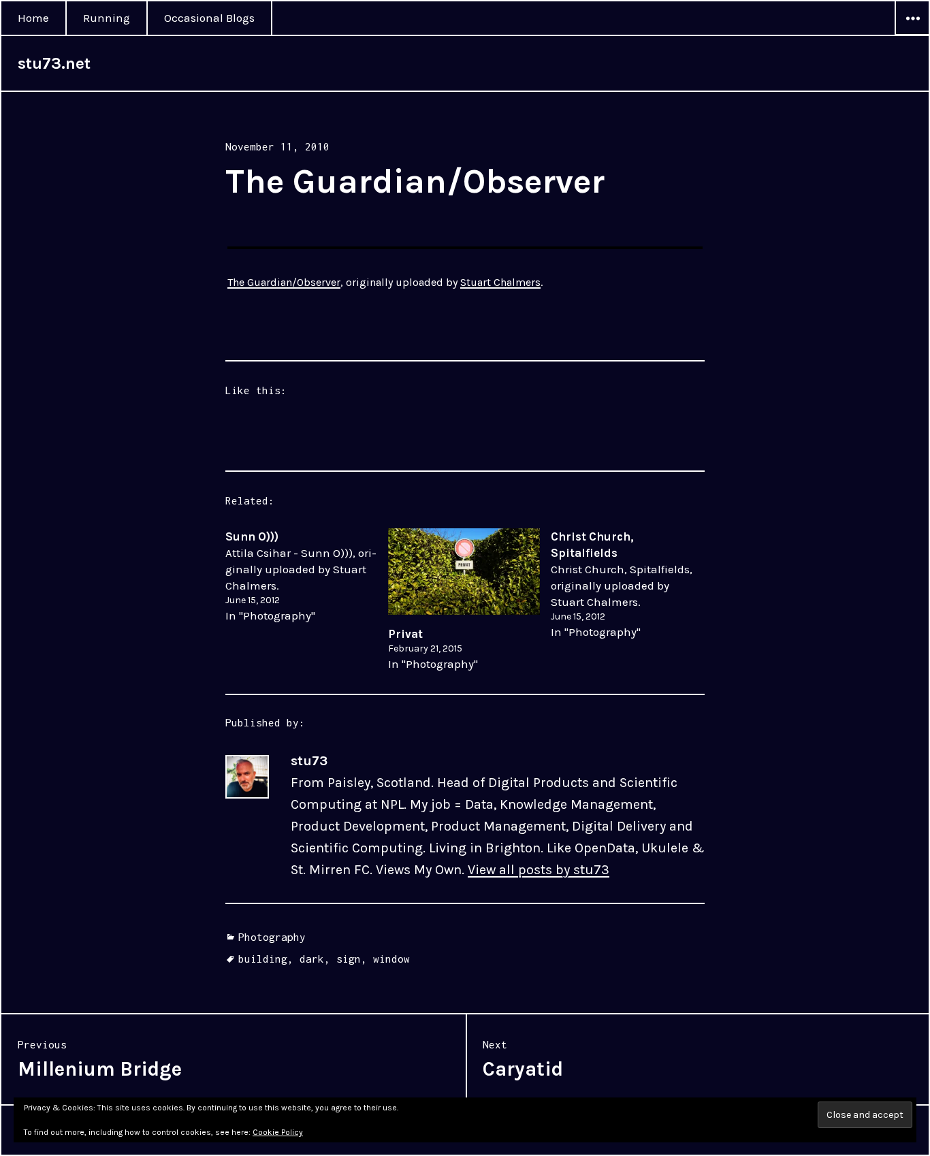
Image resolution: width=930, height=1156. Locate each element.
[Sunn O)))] (306, 576)
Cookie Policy (278, 1132)
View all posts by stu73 (538, 870)
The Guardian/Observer (283, 282)
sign (348, 958)
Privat (405, 634)
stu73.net (54, 63)
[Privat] (464, 571)
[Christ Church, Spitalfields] (632, 584)
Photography (272, 937)
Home (33, 18)
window (391, 958)
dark (312, 958)
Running (106, 18)
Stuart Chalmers (500, 282)
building (262, 958)
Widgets (912, 34)
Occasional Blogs (209, 18)
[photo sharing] (465, 247)
